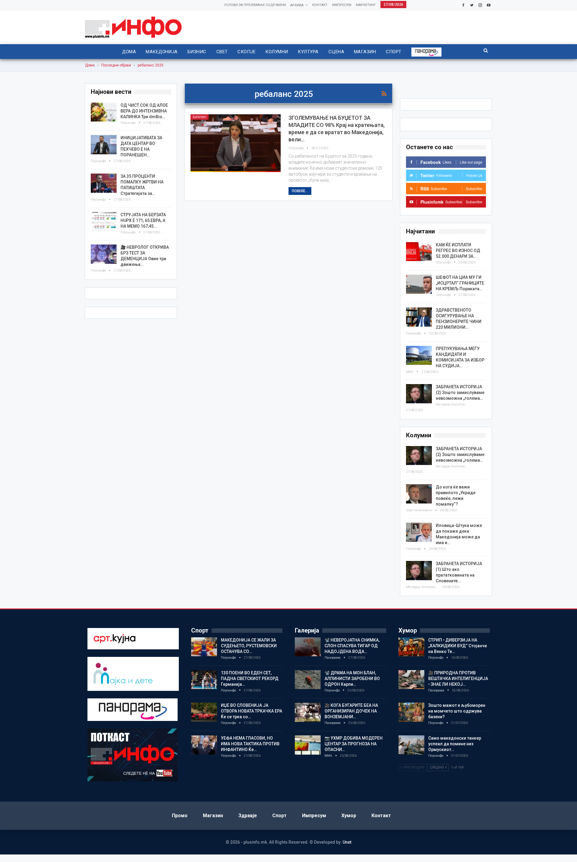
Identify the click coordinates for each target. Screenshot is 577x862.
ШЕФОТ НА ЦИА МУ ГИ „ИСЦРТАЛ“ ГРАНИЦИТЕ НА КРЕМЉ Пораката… (460, 283)
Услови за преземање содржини (255, 5)
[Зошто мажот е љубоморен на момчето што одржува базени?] (411, 712)
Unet (347, 842)
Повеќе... (300, 191)
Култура (308, 51)
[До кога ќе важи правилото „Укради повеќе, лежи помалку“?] (419, 493)
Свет (222, 51)
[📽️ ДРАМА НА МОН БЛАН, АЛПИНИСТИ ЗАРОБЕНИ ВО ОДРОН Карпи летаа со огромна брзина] (308, 679)
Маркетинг (366, 5)
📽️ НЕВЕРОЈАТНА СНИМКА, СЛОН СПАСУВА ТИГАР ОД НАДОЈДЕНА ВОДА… (352, 646)
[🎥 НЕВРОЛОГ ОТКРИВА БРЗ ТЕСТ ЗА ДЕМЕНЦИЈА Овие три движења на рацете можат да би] (104, 254)
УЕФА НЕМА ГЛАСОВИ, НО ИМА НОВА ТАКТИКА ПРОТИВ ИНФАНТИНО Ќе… (250, 744)
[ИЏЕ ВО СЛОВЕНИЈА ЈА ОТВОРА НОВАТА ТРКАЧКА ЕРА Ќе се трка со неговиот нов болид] (204, 712)
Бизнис (197, 51)
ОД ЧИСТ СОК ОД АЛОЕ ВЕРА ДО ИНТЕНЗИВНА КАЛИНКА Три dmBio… (144, 111)
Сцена (336, 51)
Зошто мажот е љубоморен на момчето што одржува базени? (456, 711)
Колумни (276, 51)
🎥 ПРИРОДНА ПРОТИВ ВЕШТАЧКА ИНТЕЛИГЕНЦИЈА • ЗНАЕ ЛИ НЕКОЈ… (458, 678)
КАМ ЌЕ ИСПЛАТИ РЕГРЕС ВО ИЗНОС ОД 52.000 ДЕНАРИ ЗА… (458, 250)
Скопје (246, 51)
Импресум (341, 5)
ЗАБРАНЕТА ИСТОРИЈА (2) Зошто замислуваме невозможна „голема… (460, 392)
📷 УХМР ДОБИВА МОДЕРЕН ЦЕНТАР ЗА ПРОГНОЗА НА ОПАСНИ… (354, 744)
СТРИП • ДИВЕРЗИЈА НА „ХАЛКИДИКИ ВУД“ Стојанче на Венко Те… (457, 646)
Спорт (393, 51)
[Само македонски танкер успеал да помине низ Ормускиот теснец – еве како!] (411, 745)
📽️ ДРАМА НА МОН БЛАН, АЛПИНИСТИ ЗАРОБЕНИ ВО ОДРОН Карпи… (352, 678)
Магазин (365, 51)
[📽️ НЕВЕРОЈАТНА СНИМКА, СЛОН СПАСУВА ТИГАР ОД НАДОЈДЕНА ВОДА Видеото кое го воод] (308, 647)
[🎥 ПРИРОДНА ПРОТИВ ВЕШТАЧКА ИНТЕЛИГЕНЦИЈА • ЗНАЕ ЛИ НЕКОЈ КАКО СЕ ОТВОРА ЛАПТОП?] (411, 679)
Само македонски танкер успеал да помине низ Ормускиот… (454, 744)
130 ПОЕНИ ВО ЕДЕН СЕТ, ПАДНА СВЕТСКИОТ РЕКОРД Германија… (250, 678)
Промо (180, 815)
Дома (129, 51)
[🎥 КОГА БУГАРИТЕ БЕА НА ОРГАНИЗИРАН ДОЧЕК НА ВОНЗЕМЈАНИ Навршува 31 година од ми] (308, 712)
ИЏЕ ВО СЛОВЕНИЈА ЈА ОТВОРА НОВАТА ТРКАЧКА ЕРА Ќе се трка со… (251, 711)
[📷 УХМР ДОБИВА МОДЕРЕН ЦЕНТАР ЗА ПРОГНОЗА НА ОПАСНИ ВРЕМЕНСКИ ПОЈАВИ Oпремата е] (308, 745)
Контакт (320, 5)
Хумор (348, 815)
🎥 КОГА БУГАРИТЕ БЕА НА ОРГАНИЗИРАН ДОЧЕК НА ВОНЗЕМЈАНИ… (351, 711)
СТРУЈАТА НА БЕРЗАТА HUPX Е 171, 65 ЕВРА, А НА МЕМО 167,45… (143, 220)
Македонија (162, 51)
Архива (297, 5)
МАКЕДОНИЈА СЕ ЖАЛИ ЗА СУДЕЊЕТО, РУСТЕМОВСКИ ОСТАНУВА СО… (249, 646)
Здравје (247, 815)
